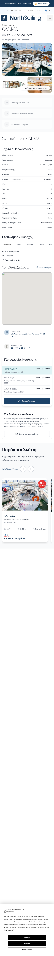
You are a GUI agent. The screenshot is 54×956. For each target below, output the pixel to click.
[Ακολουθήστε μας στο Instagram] (7, 10)
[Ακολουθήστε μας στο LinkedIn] (16, 10)
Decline (27, 944)
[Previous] (23, 469)
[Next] (31, 469)
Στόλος (4, 25)
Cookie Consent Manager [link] (13, 909)
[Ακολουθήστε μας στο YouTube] (11, 10)
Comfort (30, 244)
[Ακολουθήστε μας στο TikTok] (20, 10)
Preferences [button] (8, 930)
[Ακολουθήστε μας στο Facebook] (3, 10)
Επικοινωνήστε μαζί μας (29, 434)
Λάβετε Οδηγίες (45, 267)
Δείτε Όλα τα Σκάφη (10, 469)
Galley (42, 244)
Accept (27, 938)
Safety (19, 244)
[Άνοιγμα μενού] (50, 18)
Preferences (27, 950)
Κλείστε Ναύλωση (29, 401)
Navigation (7, 244)
